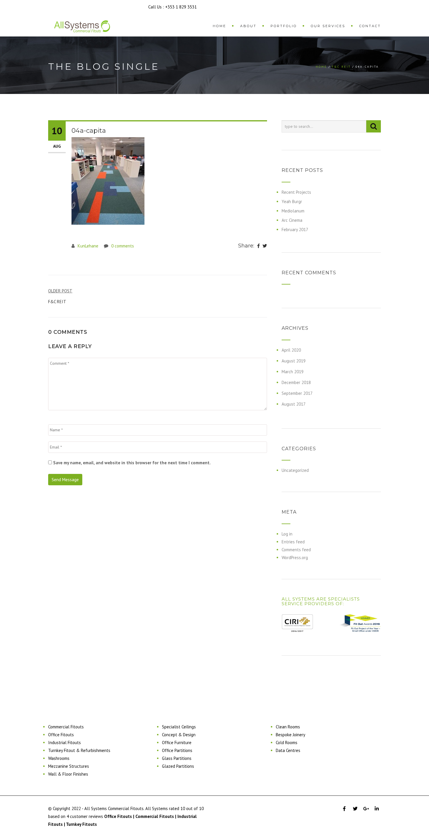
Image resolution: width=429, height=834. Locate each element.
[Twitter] (265, 246)
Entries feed (293, 542)
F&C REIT (341, 67)
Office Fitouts (61, 734)
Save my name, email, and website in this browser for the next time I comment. (132, 462)
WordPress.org (295, 557)
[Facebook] (258, 246)
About (248, 26)
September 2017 (297, 393)
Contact (370, 26)
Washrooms (58, 758)
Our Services (328, 26)
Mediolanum (293, 211)
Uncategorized (295, 470)
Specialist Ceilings (179, 727)
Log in (287, 534)
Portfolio (284, 26)
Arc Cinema (292, 220)
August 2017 (294, 404)
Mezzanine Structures (68, 766)
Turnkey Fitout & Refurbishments (79, 750)
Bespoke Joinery (290, 734)
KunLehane (88, 246)
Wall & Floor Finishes (68, 774)
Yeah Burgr (292, 201)
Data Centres (288, 750)
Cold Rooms (286, 742)
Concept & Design (179, 734)
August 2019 (294, 361)
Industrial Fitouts (64, 742)
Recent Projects (296, 192)
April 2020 (291, 350)
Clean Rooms (288, 727)
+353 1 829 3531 (181, 7)
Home (219, 26)
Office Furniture (176, 742)
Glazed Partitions (178, 766)
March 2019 (293, 371)
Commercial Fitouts (66, 727)
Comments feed (296, 549)
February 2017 (295, 229)
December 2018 (296, 382)
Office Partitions (177, 750)
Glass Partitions (176, 758)
